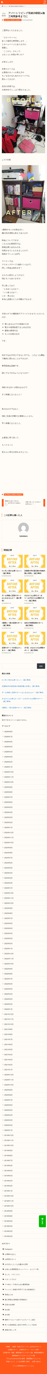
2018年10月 (9, 1206)
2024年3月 (8, 878)
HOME (8, 1347)
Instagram (8, 1249)
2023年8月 (8, 913)
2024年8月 (8, 852)
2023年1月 (8, 948)
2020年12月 (9, 1074)
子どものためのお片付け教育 (15, 1358)
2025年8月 (8, 792)
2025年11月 (9, 777)
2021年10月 (9, 1024)
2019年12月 (9, 1135)
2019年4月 (8, 1175)
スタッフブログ (10, 1279)
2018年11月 (9, 1201)
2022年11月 (9, 958)
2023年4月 (8, 933)
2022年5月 (8, 989)
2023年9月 (8, 908)
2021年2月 (8, 1064)
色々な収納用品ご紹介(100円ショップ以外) (21, 1324)
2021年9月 (8, 1029)
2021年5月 (8, 1049)
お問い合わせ (36, 1361)
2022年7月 (8, 978)
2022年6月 (8, 983)
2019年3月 (8, 1180)
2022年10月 (9, 963)
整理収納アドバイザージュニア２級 (23, 1355)
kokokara (23, 536)
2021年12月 (9, 1014)
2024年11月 (9, 837)
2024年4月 (8, 873)
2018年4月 (8, 1226)
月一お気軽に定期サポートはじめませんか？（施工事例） (23, 692)
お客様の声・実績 (8, 1352)
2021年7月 (8, 1039)
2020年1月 (8, 1130)
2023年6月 (8, 923)
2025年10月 (9, 782)
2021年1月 (8, 1069)
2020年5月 (8, 1110)
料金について (10, 1361)
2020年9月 (8, 1090)
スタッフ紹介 (35, 1349)
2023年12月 (9, 893)
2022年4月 (8, 994)
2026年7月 (8, 736)
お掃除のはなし (10, 1254)
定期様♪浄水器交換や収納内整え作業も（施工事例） (21, 686)
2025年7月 (8, 797)
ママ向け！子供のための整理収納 (17, 1284)
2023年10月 (9, 903)
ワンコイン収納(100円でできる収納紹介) (20, 1289)
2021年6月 (8, 1044)
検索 (41, 666)
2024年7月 (8, 857)
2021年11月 (9, 1019)
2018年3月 (8, 1231)
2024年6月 (8, 862)
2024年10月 (9, 842)
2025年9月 (8, 787)
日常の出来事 (10, 1304)
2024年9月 (8, 847)
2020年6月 (8, 1105)
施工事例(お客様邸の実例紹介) (12, 20)
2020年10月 (9, 1084)
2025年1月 (8, 827)
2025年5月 (8, 807)
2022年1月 (8, 1009)
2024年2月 (8, 883)
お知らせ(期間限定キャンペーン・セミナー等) (22, 1269)
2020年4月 (8, 1115)
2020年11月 (9, 1079)
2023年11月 (9, 898)
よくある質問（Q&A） (23, 1361)
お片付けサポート (35, 1347)
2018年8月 (8, 1216)
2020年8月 (8, 1095)
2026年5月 (8, 746)
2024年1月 (8, 888)
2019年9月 (8, 1150)
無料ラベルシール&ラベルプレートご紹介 (20, 1319)
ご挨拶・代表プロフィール (20, 1347)
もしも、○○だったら (12, 1274)
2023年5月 (8, 928)
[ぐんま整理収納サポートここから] (2, 2)
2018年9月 (8, 1211)
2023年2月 (8, 943)
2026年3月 (8, 756)
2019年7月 (8, 1160)
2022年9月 (8, 968)
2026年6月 (8, 741)
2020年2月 (8, 1125)
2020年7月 (8, 1100)
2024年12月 (9, 832)
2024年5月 (8, 867)
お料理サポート (10, 1259)
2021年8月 (8, 1034)
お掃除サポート (13, 1349)
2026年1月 (8, 767)
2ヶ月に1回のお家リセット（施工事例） (17, 680)
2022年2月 (8, 1004)
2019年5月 (8, 1170)
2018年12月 (9, 1196)
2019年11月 (9, 1140)
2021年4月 (8, 1054)
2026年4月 (8, 751)
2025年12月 (9, 772)
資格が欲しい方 (10, 1329)
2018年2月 (8, 1236)
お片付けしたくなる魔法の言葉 (16, 1264)
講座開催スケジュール (33, 1358)
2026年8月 (8, 731)
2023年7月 (8, 918)
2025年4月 (8, 812)
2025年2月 (8, 822)
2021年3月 (8, 1059)
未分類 (7, 1309)
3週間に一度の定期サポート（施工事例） (17, 707)
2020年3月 (8, 1120)
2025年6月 (8, 802)
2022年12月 (9, 953)
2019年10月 (9, 1145)
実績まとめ (9, 1294)
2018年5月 (8, 1221)
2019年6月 (8, 1165)
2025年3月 (8, 817)
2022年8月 (8, 973)
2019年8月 (8, 1155)
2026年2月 (8, 761)
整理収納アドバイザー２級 (24, 1352)
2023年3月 (8, 938)
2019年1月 (8, 1190)
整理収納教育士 (39, 1352)
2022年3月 (8, 999)
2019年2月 (8, 1185)
